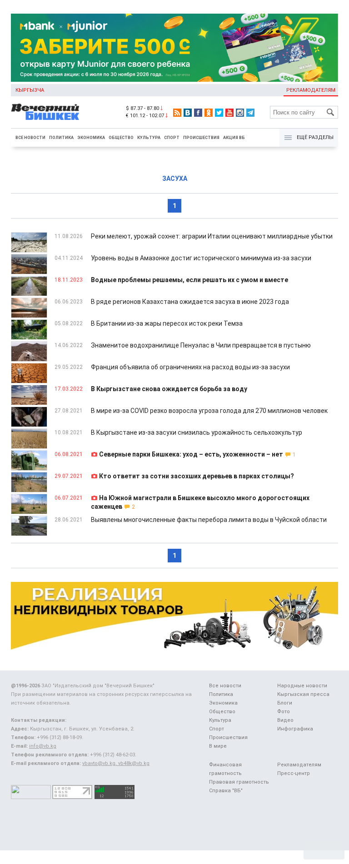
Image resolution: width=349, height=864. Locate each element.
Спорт (171, 137)
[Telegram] (250, 113)
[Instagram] (240, 113)
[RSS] (177, 113)
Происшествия (201, 137)
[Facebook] (198, 113)
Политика (61, 137)
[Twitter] (219, 113)
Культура (148, 137)
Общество (121, 137)
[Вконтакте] (188, 113)
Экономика (91, 137)
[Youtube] (229, 113)
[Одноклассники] (208, 113)
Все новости (30, 137)
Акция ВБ (234, 137)
